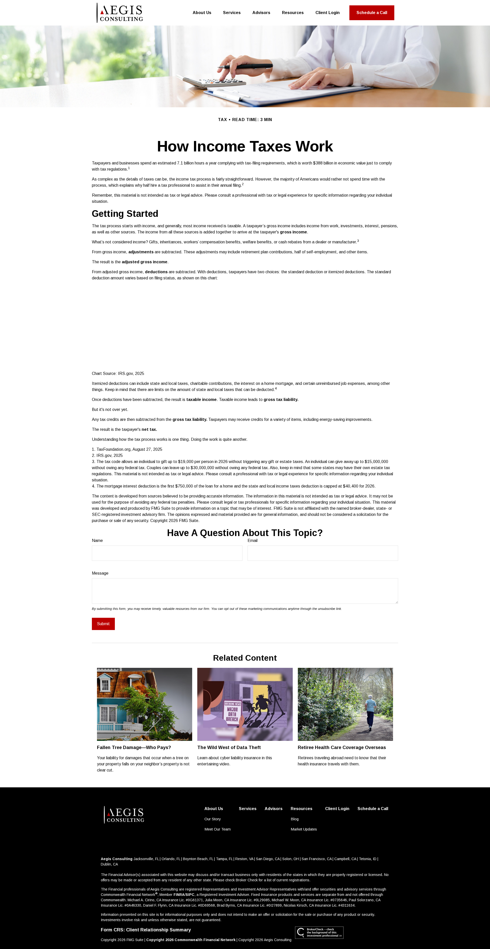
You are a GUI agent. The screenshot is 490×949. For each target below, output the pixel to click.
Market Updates (304, 829)
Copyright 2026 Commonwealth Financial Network (191, 940)
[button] (202, 12)
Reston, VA (244, 859)
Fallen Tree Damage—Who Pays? (134, 747)
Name (97, 540)
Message (100, 573)
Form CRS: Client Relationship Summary (146, 929)
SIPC (190, 895)
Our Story (212, 819)
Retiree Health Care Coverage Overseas (342, 747)
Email (253, 540)
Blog (295, 819)
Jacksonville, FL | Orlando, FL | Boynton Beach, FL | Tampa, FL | (184, 859)
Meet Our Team (217, 829)
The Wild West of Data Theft (229, 747)
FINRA (179, 895)
